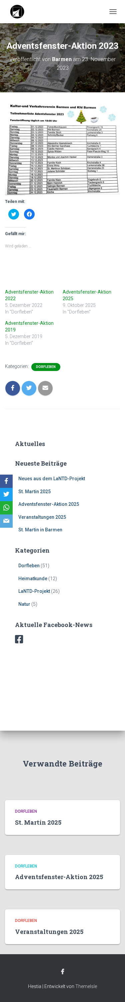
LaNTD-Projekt (34, 591)
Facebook (63, 971)
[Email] (6, 521)
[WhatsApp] (6, 507)
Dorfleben (46, 367)
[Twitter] (6, 494)
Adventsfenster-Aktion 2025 (48, 504)
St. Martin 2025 (34, 491)
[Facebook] (6, 481)
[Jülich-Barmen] (20, 11)
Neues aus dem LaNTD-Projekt (51, 478)
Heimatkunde (32, 578)
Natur (24, 604)
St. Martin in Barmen (40, 529)
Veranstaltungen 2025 (42, 517)
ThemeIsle (86, 986)
